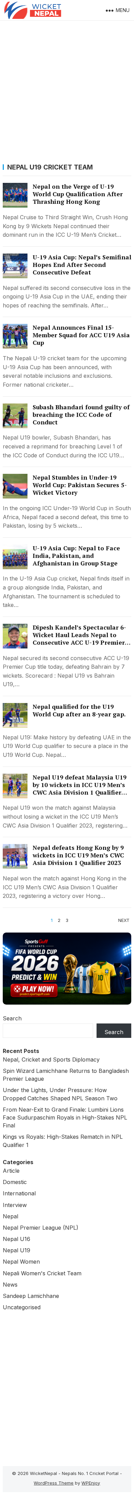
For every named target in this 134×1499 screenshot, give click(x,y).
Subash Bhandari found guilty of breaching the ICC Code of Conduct (81, 414)
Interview (15, 1205)
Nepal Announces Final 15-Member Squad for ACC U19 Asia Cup (81, 335)
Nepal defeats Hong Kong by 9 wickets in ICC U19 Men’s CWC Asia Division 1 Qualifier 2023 (78, 855)
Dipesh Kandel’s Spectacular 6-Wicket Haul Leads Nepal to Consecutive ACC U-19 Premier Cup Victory (79, 638)
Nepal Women (21, 1261)
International (19, 1193)
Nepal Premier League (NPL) (40, 1227)
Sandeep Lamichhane (31, 1295)
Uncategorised (22, 1307)
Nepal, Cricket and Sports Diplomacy (51, 1059)
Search (12, 1018)
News (10, 1284)
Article (11, 1170)
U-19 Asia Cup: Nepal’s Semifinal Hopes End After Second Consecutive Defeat (82, 264)
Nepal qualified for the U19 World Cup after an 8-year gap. (79, 710)
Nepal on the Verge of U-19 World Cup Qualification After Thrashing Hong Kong (78, 194)
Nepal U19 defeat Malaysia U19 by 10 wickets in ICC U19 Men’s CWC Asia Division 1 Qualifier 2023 (79, 788)
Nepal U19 (16, 1250)
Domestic (15, 1182)
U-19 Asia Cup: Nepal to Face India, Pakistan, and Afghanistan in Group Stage (76, 555)
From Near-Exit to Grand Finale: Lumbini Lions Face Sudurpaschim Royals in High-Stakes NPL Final (65, 1117)
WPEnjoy (90, 1483)
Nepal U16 (16, 1238)
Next (124, 920)
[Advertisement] (67, 91)
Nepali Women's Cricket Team (42, 1273)
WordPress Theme (54, 1483)
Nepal (10, 1216)
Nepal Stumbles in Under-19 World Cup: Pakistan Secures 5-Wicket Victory (80, 484)
